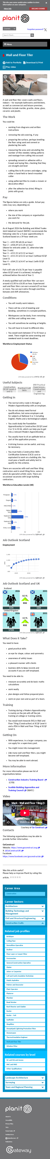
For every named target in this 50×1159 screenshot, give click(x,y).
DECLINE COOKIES (38, 9)
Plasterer (10, 993)
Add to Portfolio (13, 64)
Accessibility (9, 1120)
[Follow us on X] (45, 30)
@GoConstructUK (13, 851)
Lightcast (38, 534)
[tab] (25, 906)
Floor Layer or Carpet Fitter (17, 954)
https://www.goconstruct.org (24, 848)
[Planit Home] (16, 24)
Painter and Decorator (15, 985)
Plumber (10, 998)
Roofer (9, 1011)
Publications (9, 1141)
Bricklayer (10, 937)
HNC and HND (12, 1065)
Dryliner (10, 950)
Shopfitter (10, 1024)
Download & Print (34, 64)
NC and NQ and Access (15, 1060)
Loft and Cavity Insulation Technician (20, 976)
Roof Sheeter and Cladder (16, 1007)
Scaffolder (10, 1020)
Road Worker (12, 1002)
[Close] (46, 3)
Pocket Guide (9, 1131)
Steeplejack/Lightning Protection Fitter (21, 1029)
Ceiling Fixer (11, 941)
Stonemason (11, 1033)
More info (7, 9)
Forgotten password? (35, 29)
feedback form (10, 1134)
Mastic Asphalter (13, 980)
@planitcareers (11, 1138)
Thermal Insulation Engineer (17, 1037)
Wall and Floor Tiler (14, 1042)
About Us (8, 1116)
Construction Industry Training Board (26, 780)
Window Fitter (12, 1046)
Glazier (9, 967)
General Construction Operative (19, 963)
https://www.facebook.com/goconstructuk (22, 856)
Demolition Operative (15, 945)
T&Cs (7, 1127)
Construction (11, 894)
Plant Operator (12, 989)
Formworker (11, 958)
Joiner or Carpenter (14, 972)
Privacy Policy (9, 1124)
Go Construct (38, 828)
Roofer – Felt (11, 1015)
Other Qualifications (14, 1069)
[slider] (15, 877)
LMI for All (38, 377)
